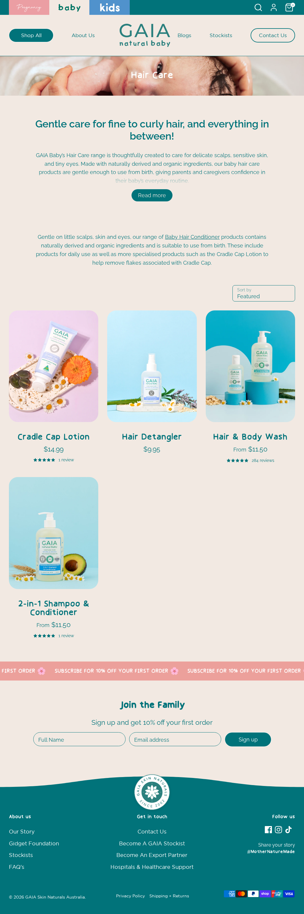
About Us (83, 35)
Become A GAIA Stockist (152, 843)
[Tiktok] (288, 829)
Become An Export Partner (151, 855)
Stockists (221, 35)
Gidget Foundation (34, 843)
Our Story (22, 831)
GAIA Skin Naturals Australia (55, 897)
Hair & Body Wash (250, 437)
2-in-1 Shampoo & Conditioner (53, 608)
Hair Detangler (152, 437)
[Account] (274, 7)
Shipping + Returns (169, 896)
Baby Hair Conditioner (192, 237)
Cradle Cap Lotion (54, 437)
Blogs (184, 35)
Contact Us (273, 35)
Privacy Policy (130, 896)
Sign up (248, 739)
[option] (152, 76)
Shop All (31, 35)
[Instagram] (278, 829)
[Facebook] (268, 829)
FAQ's (16, 867)
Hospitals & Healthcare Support (152, 867)
